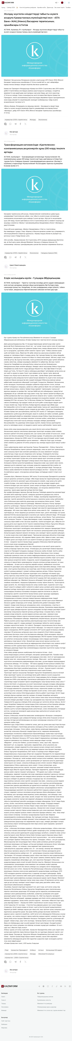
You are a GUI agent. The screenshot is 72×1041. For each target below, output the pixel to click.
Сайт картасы (5, 1021)
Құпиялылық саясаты (44, 1000)
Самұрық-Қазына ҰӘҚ (49, 253)
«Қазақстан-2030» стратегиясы (16, 120)
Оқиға (3, 996)
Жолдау (33, 120)
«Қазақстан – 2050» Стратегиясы (16, 957)
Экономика (42, 120)
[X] (25, 124)
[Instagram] (5, 124)
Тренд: (3, 7)
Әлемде (3, 1010)
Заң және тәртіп (59, 7)
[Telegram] (15, 124)
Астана (40, 950)
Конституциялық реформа (27, 7)
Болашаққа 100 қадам (54, 950)
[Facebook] (20, 124)
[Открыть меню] (69, 2)
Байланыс (4, 1024)
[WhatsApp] (10, 124)
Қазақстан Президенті (19, 950)
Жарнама (4, 1028)
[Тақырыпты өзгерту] (63, 2)
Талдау (3, 1003)
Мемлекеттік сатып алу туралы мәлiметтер (51, 1010)
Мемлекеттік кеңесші (46, 954)
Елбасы (33, 950)
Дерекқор (50, 7)
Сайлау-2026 (11, 7)
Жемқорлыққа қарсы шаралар (46, 1007)
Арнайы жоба (41, 7)
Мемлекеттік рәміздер (44, 1003)
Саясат (3, 1000)
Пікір (6, 950)
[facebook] (52, 986)
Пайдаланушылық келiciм (45, 996)
